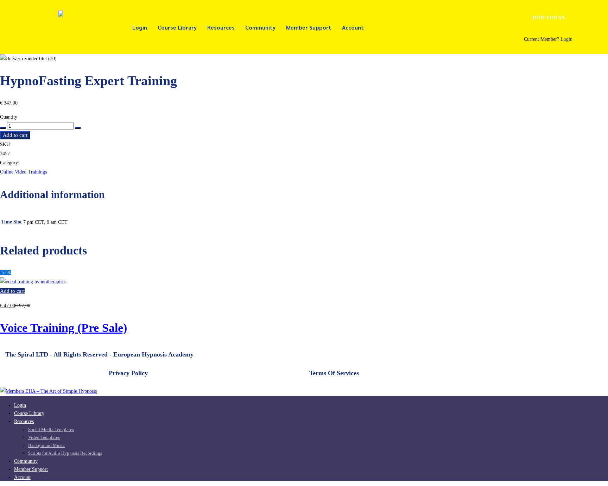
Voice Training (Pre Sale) (63, 327)
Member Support (308, 27)
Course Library (177, 27)
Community (260, 27)
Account (353, 27)
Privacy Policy (128, 373)
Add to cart (15, 135)
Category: (9, 162)
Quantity (8, 117)
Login (139, 27)
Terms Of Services (334, 373)
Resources (221, 27)
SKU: (5, 144)
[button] (548, 18)
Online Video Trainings (23, 172)
